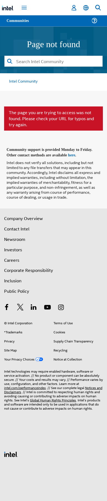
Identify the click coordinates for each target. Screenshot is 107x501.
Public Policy (16, 289)
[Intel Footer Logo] (11, 452)
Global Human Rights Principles (53, 398)
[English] (86, 7)
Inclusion (12, 279)
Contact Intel (16, 227)
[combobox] (53, 60)
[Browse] (20, 24)
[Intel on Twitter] (20, 306)
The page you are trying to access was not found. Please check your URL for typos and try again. (51, 118)
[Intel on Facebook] (6, 306)
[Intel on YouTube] (47, 306)
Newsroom (14, 238)
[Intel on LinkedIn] (33, 306)
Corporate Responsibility (28, 269)
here (75, 154)
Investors (13, 248)
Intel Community (22, 80)
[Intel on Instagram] (61, 306)
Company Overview (23, 217)
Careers (11, 258)
